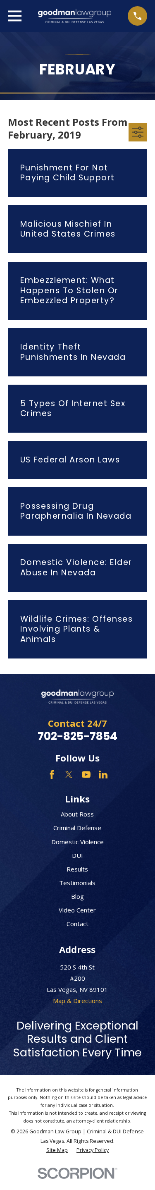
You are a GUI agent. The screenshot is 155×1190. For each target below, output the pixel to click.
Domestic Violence (77, 842)
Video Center (77, 910)
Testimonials (77, 883)
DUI (77, 855)
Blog (77, 896)
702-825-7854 (77, 736)
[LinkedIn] (103, 774)
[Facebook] (52, 774)
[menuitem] (57, 1150)
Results (77, 869)
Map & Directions (77, 1000)
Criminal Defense (77, 828)
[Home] (75, 16)
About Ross (77, 814)
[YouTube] (86, 774)
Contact (77, 923)
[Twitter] (68, 774)
